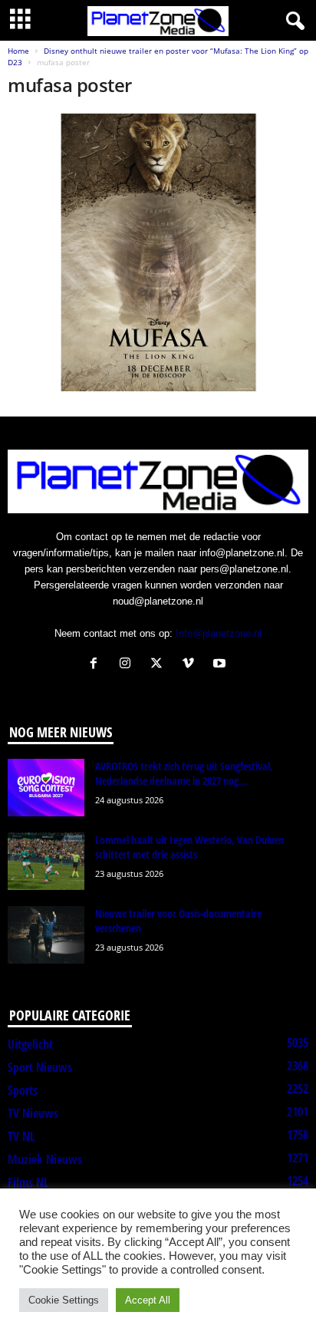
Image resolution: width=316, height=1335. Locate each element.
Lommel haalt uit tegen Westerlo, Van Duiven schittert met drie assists (189, 847)
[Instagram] (128, 665)
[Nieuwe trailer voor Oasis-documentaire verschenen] (46, 935)
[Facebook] (97, 665)
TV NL (21, 1136)
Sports (23, 1090)
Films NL (28, 1182)
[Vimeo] (191, 665)
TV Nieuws (33, 1113)
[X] (160, 665)
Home (18, 50)
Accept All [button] (147, 1300)
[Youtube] (221, 665)
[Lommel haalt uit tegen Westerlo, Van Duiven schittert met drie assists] (46, 861)
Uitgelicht (30, 1044)
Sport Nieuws (40, 1067)
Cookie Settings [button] (63, 1300)
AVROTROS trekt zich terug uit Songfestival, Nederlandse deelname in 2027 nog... (184, 773)
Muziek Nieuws (45, 1159)
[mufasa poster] (158, 252)
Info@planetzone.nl (219, 633)
